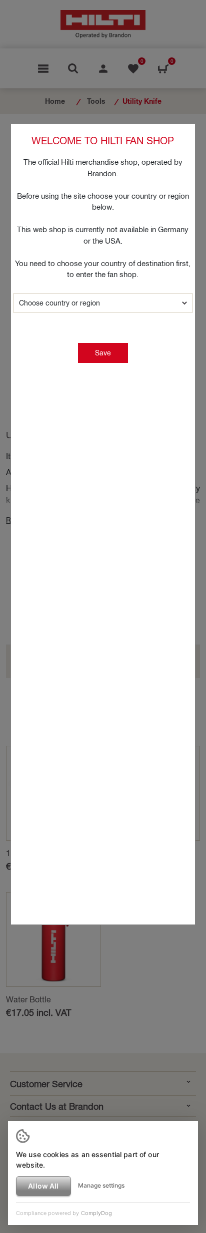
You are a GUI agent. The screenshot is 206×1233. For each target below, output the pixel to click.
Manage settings (101, 1185)
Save (103, 352)
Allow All (43, 1186)
